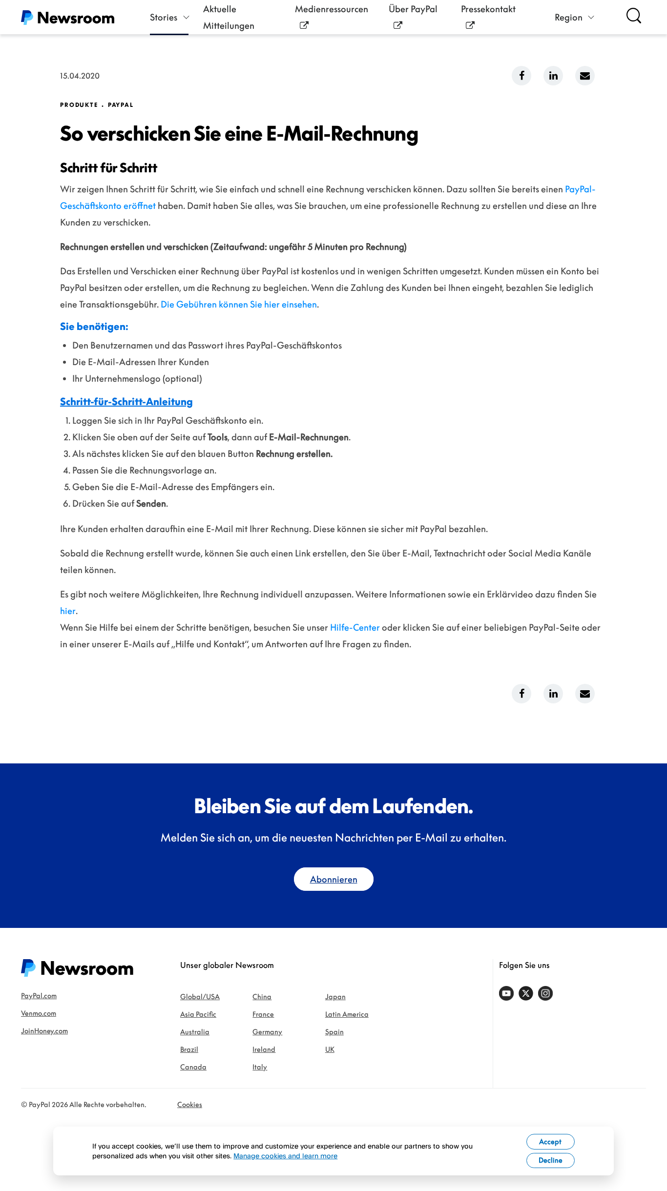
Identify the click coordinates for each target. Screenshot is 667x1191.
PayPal (121, 105)
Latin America (347, 1014)
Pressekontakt (488, 8)
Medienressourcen (331, 8)
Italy (259, 1067)
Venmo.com (38, 1013)
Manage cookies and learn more (285, 1155)
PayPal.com (39, 995)
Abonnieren (333, 879)
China (261, 996)
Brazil (189, 1049)
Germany (267, 1031)
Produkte (79, 105)
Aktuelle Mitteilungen (228, 17)
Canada (193, 1067)
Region (569, 17)
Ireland (263, 1049)
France (263, 1014)
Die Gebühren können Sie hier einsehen (239, 304)
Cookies (189, 1104)
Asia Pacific (198, 1014)
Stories (163, 17)
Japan (335, 996)
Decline (551, 1160)
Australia (194, 1031)
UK (329, 1049)
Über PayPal (413, 8)
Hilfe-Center (355, 627)
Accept (550, 1141)
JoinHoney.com (44, 1031)
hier (68, 610)
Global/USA (200, 996)
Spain (334, 1031)
